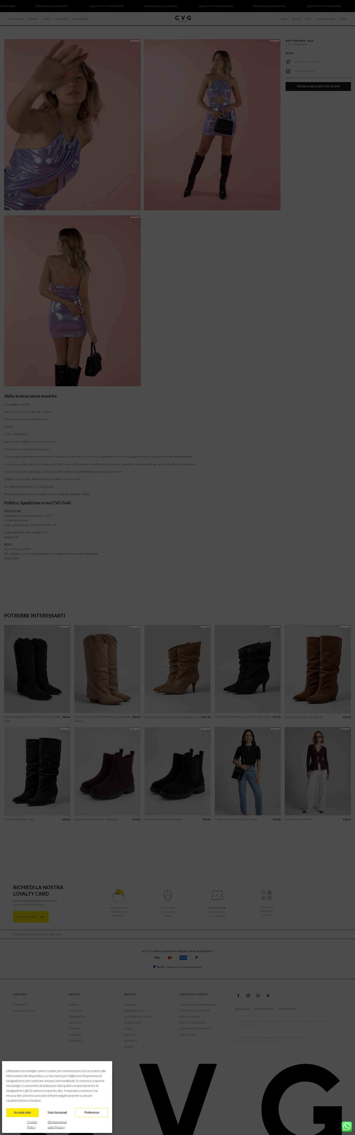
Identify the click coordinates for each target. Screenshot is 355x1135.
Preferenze (91, 1112)
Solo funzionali (57, 1112)
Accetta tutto (22, 1112)
